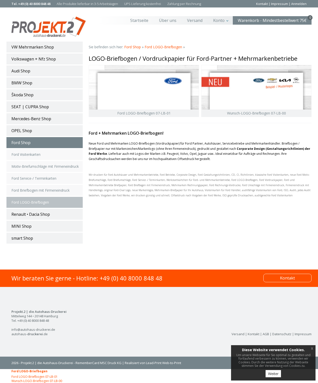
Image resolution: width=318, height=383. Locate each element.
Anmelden (299, 3)
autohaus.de (29, 334)
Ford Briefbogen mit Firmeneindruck (40, 190)
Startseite (139, 20)
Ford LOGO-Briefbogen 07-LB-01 (34, 377)
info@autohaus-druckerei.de (33, 329)
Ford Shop (21, 142)
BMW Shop (21, 83)
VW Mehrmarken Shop (32, 47)
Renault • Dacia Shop (30, 214)
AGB (266, 334)
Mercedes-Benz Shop (31, 118)
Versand (194, 20)
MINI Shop (21, 226)
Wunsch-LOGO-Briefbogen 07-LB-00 (36, 381)
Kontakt (262, 3)
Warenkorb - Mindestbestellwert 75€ (274, 19)
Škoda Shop (22, 95)
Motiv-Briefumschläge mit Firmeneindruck (45, 166)
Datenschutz (281, 334)
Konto (219, 20)
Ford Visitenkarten (25, 154)
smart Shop (22, 238)
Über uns (167, 20)
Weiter (273, 373)
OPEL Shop (21, 130)
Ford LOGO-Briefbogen (30, 202)
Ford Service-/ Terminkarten (33, 178)
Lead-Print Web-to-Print (163, 363)
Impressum (279, 3)
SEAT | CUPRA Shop (30, 106)
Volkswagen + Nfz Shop (33, 59)
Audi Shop (20, 71)
